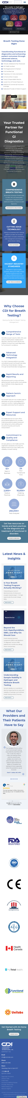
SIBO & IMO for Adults (5, 19)
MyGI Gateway (14, 245)
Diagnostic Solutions (14, 208)
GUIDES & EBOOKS (14, 538)
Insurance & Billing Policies (9, 1082)
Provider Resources (8, 28)
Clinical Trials (5, 1078)
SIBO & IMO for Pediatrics (14, 19)
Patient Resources (20, 28)
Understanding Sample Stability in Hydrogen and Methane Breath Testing (13, 680)
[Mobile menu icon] (25, 2)
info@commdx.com (7, 1057)
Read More (8, 602)
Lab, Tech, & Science (14, 282)
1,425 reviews (16, 804)
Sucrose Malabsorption (18, 25)
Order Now (4, 1080)
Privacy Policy (16, 1094)
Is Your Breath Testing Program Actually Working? (13, 585)
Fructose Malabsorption (23, 19)
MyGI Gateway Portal (14, 31)
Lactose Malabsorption (10, 25)
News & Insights (6, 1088)
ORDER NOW (14, 1034)
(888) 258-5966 (6, 1062)
